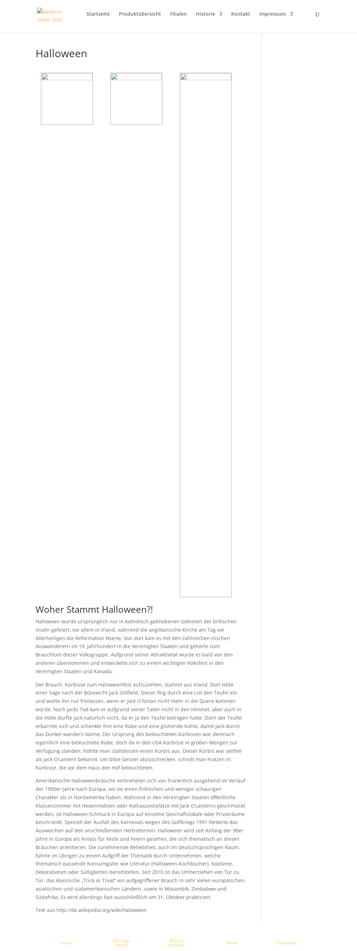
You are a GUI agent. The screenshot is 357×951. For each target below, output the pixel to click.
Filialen (178, 14)
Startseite (98, 14)
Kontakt (240, 14)
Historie (205, 14)
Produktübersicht (140, 14)
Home (67, 943)
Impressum (272, 14)
